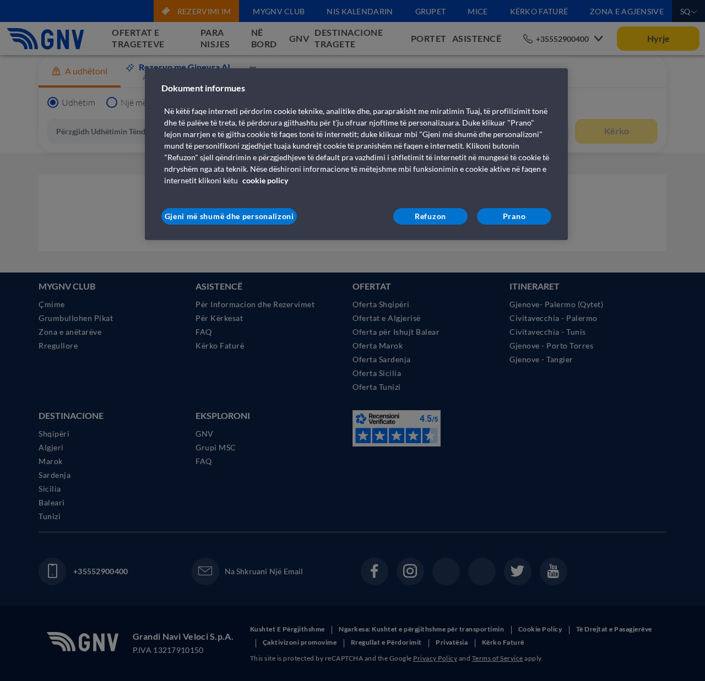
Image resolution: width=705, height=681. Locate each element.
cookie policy (265, 180)
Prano (514, 216)
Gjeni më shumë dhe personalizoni (229, 216)
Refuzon (430, 216)
